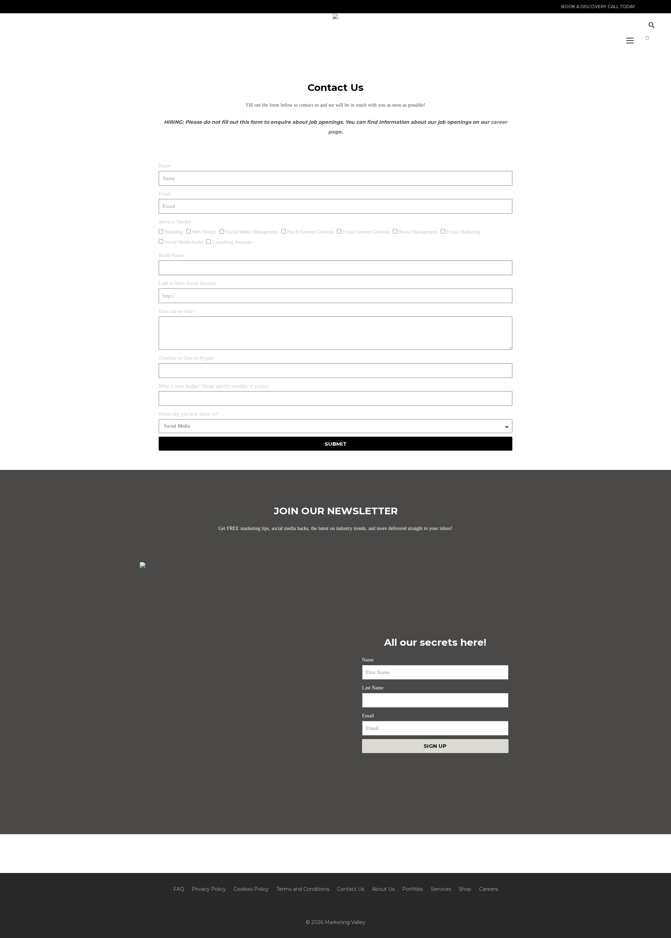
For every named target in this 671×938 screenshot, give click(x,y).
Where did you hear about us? (188, 414)
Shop (465, 889)
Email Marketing (463, 232)
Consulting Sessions (231, 242)
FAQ (178, 889)
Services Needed (175, 221)
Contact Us (350, 889)
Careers (488, 889)
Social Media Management (251, 232)
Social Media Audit (184, 242)
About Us (383, 889)
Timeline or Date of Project (186, 358)
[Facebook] (41, 6)
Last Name (372, 687)
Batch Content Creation (310, 232)
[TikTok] (58, 6)
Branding (174, 232)
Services (441, 889)
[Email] (32, 6)
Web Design (204, 232)
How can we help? (177, 311)
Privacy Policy (209, 889)
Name (164, 166)
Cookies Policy (251, 889)
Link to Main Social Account (187, 283)
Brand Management (418, 232)
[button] (650, 26)
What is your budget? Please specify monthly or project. (214, 386)
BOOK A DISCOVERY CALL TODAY (598, 7)
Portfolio (412, 889)
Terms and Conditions (302, 889)
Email (165, 193)
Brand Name (171, 255)
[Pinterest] (50, 6)
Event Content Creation (366, 232)
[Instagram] (24, 6)
